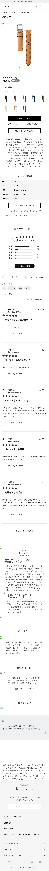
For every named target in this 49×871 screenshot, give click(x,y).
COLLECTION (16, 12)
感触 (20, 288)
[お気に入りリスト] (9, 124)
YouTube (40, 862)
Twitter (25, 862)
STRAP (8, 12)
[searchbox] (13, 277)
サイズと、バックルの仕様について (24, 205)
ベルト (27, 288)
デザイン (12, 288)
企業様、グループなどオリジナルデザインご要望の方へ (22, 835)
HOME (3, 12)
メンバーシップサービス (12, 817)
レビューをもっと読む (24, 531)
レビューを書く (24, 266)
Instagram (17, 862)
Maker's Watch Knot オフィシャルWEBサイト (7, 6)
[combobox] (35, 299)
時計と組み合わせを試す (24, 130)
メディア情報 (8, 829)
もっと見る (7, 294)
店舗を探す (8, 823)
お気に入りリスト (17, 124)
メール (9, 862)
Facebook (32, 862)
